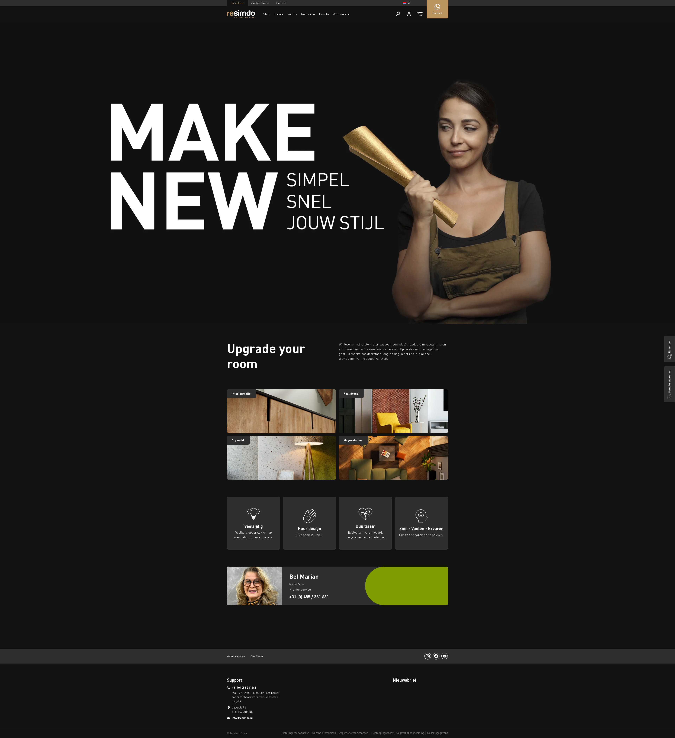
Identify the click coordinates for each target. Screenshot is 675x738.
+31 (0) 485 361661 (244, 687)
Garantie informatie (324, 732)
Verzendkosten (236, 656)
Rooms (292, 14)
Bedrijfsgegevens (437, 732)
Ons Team (281, 2)
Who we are (341, 14)
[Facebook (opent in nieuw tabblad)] (436, 656)
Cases (279, 14)
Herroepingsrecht (382, 732)
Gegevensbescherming (410, 732)
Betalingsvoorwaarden (295, 732)
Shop (266, 14)
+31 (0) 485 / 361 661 (309, 596)
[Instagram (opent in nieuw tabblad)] (427, 656)
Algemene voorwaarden (353, 732)
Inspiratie (308, 14)
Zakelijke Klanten (260, 2)
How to (324, 14)
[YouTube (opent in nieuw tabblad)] (444, 656)
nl (409, 3)
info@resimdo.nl (242, 718)
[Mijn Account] (409, 14)
